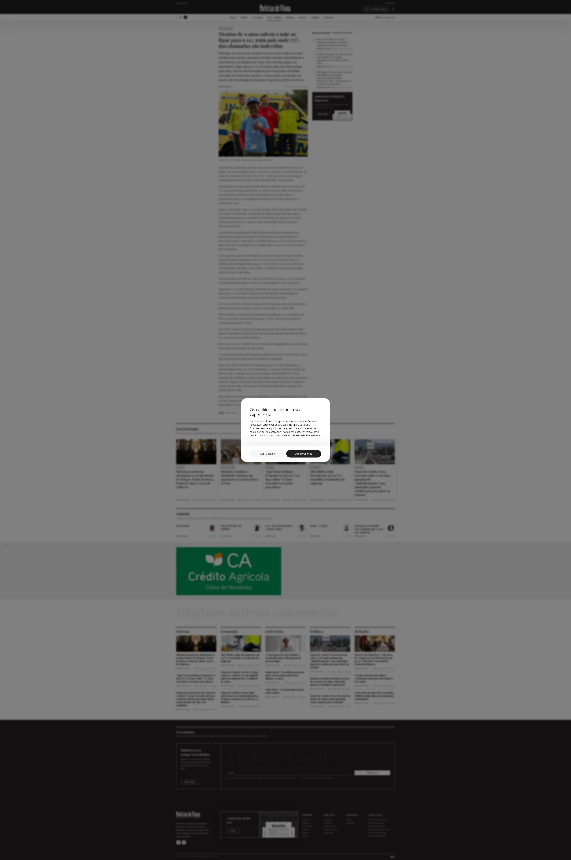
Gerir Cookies (267, 453)
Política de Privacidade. (306, 435)
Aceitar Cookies (303, 453)
